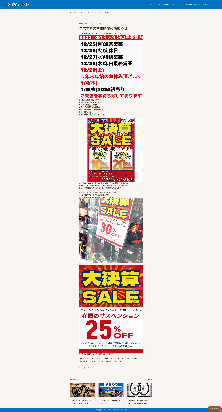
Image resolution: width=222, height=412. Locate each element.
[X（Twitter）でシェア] (84, 368)
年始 (120, 361)
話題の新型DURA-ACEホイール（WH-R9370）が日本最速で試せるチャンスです (138, 402)
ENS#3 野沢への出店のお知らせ (111, 402)
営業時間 (108, 361)
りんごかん (120, 358)
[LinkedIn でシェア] (88, 368)
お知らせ (92, 361)
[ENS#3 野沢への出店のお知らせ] (111, 390)
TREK (127, 358)
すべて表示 (149, 379)
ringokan (135, 358)
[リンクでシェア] (92, 368)
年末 (115, 361)
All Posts (73, 12)
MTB (112, 358)
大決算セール (83, 361)
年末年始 (100, 361)
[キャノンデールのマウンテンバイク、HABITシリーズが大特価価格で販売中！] (82, 390)
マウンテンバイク (97, 358)
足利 (88, 358)
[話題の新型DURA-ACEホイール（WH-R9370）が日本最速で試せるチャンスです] (139, 390)
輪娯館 (107, 12)
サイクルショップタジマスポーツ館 (90, 12)
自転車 (82, 358)
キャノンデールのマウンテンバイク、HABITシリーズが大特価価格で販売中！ (82, 402)
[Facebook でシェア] (80, 368)
